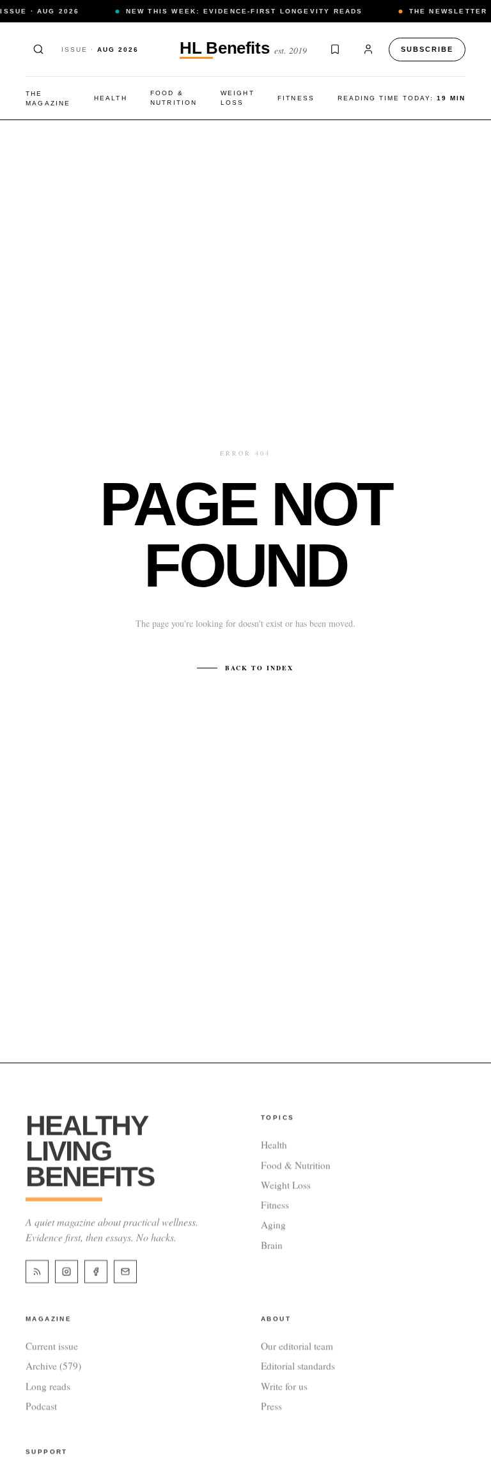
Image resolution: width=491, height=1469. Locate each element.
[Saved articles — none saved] (335, 49)
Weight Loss (237, 97)
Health (110, 98)
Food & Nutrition (174, 97)
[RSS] (37, 1271)
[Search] (38, 49)
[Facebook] (95, 1271)
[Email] (125, 1271)
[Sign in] (368, 49)
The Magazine (48, 98)
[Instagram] (66, 1271)
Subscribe (427, 49)
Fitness (296, 98)
